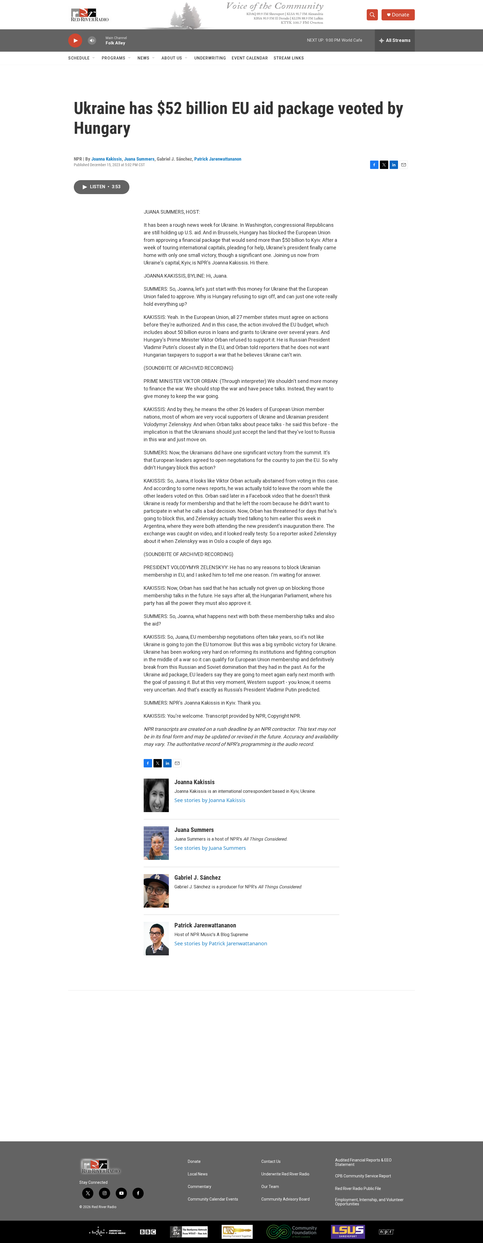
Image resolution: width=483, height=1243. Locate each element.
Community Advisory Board (285, 1199)
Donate (400, 15)
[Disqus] (241, 1066)
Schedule (79, 58)
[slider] (101, 40)
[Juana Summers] (156, 843)
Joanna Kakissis (106, 159)
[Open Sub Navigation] (94, 58)
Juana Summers (139, 159)
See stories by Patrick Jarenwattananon (220, 943)
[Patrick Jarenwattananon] (156, 938)
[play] (75, 40)
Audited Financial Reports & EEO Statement (363, 1162)
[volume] (92, 40)
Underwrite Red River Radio (285, 1174)
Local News (198, 1174)
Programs (114, 58)
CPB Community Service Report (363, 1176)
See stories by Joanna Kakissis (209, 800)
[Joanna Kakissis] (156, 795)
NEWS (144, 58)
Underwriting (210, 58)
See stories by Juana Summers (210, 847)
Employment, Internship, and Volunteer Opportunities (369, 1202)
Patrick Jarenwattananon (217, 159)
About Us (172, 58)
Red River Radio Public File (358, 1189)
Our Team (270, 1187)
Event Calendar (250, 58)
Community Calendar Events (213, 1199)
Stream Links (289, 58)
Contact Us (271, 1162)
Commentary (199, 1187)
